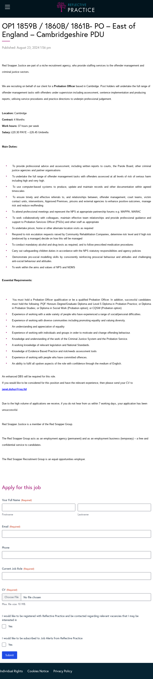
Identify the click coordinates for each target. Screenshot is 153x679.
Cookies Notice (38, 671)
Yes (10, 626)
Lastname (83, 514)
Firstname (7, 514)
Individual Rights (11, 671)
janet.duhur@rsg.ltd (14, 389)
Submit (9, 655)
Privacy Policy (62, 671)
